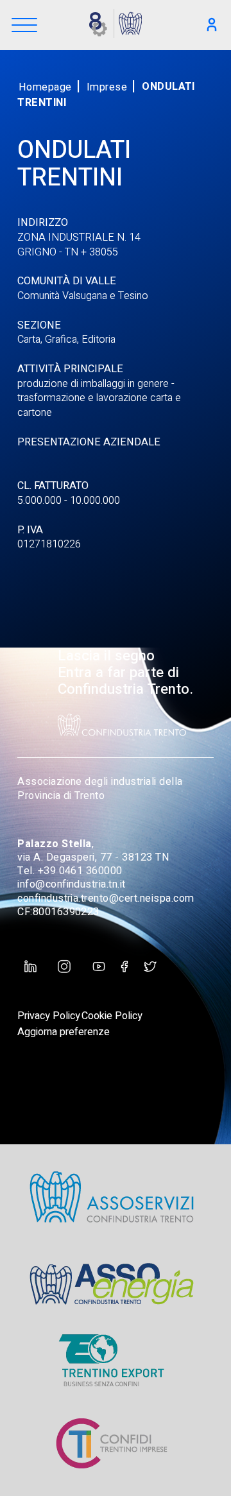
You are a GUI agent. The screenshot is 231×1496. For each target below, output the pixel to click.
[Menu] (24, 26)
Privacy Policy (48, 1016)
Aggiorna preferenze (63, 1032)
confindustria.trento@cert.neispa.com (105, 898)
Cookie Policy (111, 1016)
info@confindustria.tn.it (71, 884)
